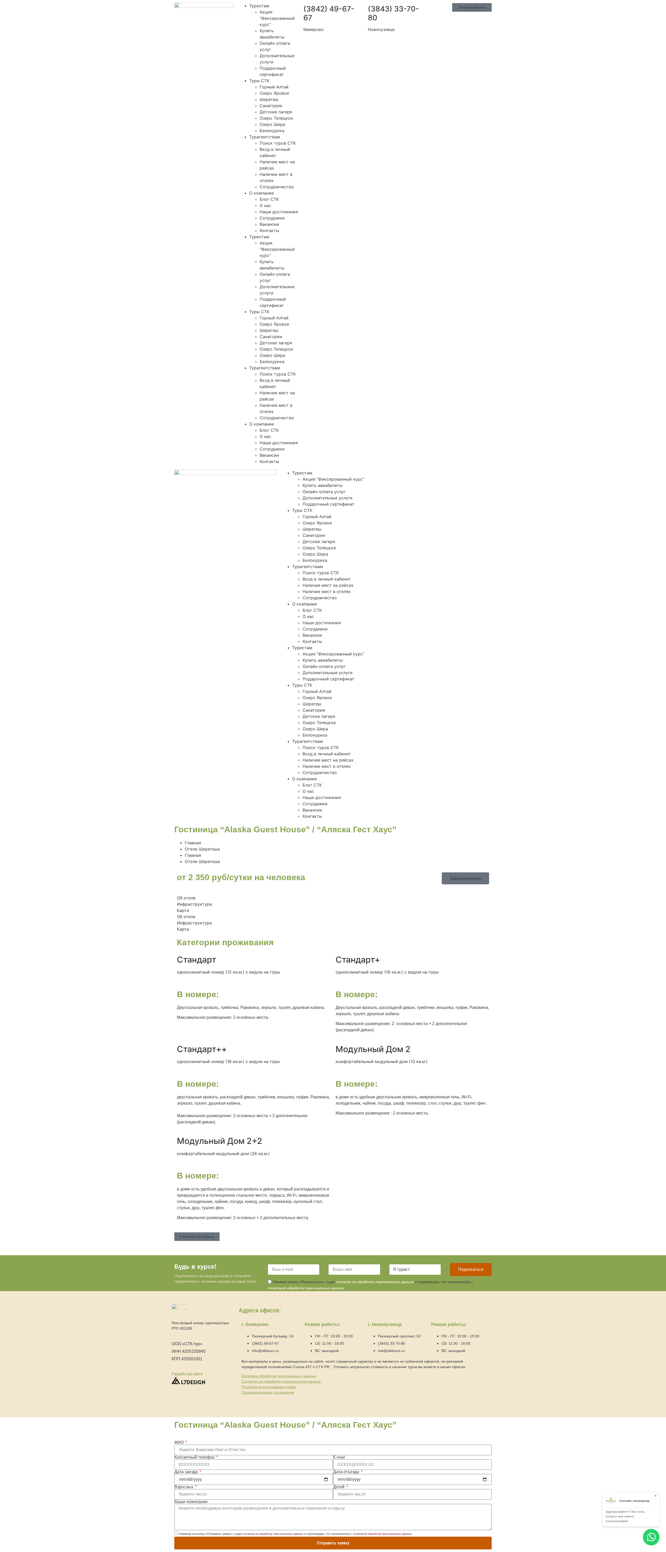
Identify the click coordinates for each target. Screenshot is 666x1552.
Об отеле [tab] (186, 897)
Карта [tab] (183, 910)
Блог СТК (269, 199)
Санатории (271, 105)
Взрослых (184, 1487)
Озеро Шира (272, 124)
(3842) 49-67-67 (328, 13)
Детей (339, 1487)
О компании (261, 193)
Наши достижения (279, 211)
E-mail (339, 1457)
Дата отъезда (346, 1472)
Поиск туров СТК (278, 143)
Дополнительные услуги (328, 497)
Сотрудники (272, 218)
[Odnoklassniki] (438, 476)
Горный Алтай (274, 86)
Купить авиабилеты (323, 485)
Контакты (269, 230)
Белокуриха (272, 130)
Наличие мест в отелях (327, 591)
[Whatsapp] (395, 476)
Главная (193, 842)
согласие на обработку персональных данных (375, 1282)
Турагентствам (264, 136)
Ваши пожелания (191, 1502)
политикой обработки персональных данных (306, 1288)
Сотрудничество (277, 186)
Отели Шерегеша (202, 849)
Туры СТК (259, 80)
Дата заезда (186, 1472)
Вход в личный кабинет (327, 579)
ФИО (179, 1442)
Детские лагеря (276, 111)
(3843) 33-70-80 (393, 13)
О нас (265, 205)
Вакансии (269, 224)
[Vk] (424, 476)
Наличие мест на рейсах (328, 585)
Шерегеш (269, 99)
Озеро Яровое (274, 93)
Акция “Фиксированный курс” (277, 18)
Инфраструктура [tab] (194, 904)
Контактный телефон (195, 1457)
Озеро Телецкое (276, 118)
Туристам (259, 5)
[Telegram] (410, 476)
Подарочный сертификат (328, 504)
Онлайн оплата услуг (324, 491)
